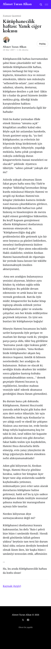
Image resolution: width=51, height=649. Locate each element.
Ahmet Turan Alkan (17, 4)
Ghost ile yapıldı (26, 627)
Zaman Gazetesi (12, 15)
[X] (23, 620)
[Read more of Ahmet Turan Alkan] (6, 39)
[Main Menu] (46, 4)
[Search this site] (41, 4)
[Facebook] (28, 620)
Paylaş (42, 43)
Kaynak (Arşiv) (12, 586)
